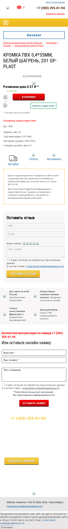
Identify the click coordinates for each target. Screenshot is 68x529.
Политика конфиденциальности (24, 506)
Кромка (7, 45)
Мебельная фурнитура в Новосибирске (23, 42)
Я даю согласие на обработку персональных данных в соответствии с (33, 386)
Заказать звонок (55, 13)
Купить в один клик (43, 105)
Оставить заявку (34, 403)
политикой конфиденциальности (45, 266)
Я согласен (7, 527)
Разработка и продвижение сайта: (34, 490)
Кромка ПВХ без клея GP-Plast (29, 45)
